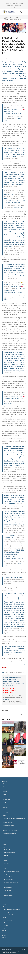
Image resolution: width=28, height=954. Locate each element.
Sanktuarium (8, 3)
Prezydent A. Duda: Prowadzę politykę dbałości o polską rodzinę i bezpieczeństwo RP (14, 45)
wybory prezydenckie (19, 672)
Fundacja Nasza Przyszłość (9, 825)
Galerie (4, 917)
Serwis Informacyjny (8, 895)
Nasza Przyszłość (18, 5)
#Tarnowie (12, 535)
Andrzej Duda (8, 672)
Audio (4, 847)
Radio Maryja (9, 1)
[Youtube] (25, 949)
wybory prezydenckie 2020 (8, 674)
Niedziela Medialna (8, 887)
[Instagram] (22, 949)
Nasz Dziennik (10, 5)
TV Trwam (16, 1)
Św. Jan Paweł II (6, 799)
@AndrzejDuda (8, 111)
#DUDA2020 (20, 288)
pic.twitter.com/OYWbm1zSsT (13, 398)
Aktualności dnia (7, 849)
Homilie (5, 868)
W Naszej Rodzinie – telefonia (9, 833)
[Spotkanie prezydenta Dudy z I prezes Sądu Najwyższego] (20, 750)
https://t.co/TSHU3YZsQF (18, 200)
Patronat (4, 937)
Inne (5, 893)
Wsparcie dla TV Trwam (9, 690)
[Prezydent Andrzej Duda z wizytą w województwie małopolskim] (8, 739)
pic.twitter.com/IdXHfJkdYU (13, 202)
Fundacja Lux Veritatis (7, 822)
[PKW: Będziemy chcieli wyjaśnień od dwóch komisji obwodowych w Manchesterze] (20, 762)
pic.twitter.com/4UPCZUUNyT (13, 558)
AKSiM (20, 1)
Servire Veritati (14, 7)
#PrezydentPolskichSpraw (12, 552)
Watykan (5, 791)
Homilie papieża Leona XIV (9, 912)
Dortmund (6, 925)
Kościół (3, 789)
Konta (3, 932)
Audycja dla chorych (8, 874)
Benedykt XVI (6, 797)
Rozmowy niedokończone (9, 852)
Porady (5, 858)
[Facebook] (18, 949)
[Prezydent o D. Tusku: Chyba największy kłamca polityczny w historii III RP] (8, 750)
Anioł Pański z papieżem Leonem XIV (12, 909)
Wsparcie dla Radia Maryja (10, 688)
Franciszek (5, 794)
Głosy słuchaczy (7, 890)
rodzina (12, 672)
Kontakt (4, 935)
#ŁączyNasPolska (9, 290)
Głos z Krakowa (7, 866)
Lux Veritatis (15, 3)
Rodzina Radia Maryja (7, 920)
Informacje (17, 17)
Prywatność (4, 940)
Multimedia (4, 844)
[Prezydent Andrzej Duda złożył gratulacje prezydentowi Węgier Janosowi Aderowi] (8, 762)
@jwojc (6, 198)
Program (4, 930)
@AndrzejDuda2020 (10, 109)
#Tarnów (7, 284)
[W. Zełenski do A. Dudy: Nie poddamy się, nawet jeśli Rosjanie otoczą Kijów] (20, 727)
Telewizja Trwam (6, 812)
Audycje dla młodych (8, 879)
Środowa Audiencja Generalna (10, 914)
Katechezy (6, 855)
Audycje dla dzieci (7, 876)
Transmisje (6, 884)
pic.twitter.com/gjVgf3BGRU (13, 113)
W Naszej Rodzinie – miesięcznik (10, 830)
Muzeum (21, 3)
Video (4, 906)
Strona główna (11, 17)
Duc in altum (6, 863)
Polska (5, 18)
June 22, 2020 (18, 208)
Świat (4, 786)
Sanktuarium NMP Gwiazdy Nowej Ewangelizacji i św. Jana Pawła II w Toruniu (14, 819)
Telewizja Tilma (6, 836)
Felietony (6, 860)
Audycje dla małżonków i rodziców (11, 871)
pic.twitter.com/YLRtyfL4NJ (13, 292)
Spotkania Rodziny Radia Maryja (11, 882)
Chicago (5, 922)
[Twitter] (20, 949)
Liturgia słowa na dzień (7, 928)
